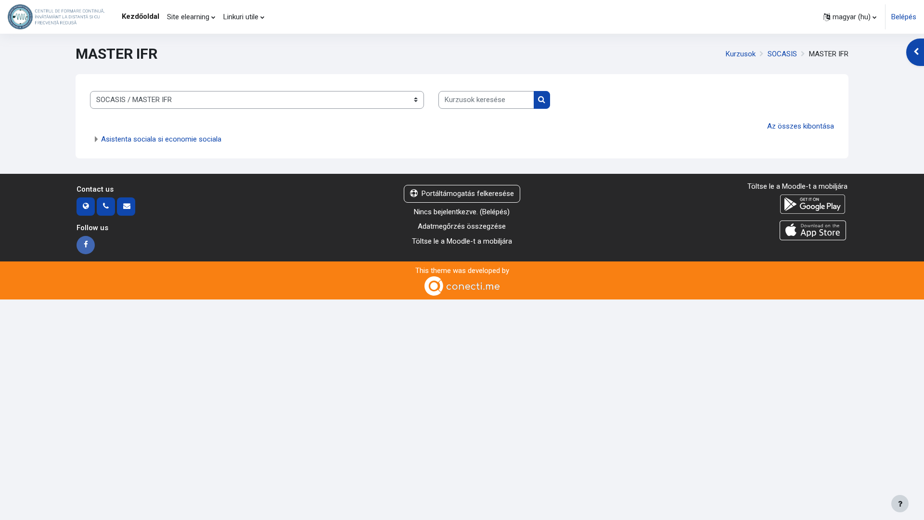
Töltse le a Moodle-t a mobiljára (462, 241)
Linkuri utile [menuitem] (240, 17)
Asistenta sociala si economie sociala (161, 139)
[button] (850, 17)
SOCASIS (782, 54)
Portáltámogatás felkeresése (468, 193)
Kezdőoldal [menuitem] (140, 16)
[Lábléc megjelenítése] (900, 503)
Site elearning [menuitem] (188, 17)
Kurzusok (741, 54)
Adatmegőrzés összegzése (462, 226)
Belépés (903, 17)
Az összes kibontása (800, 126)
